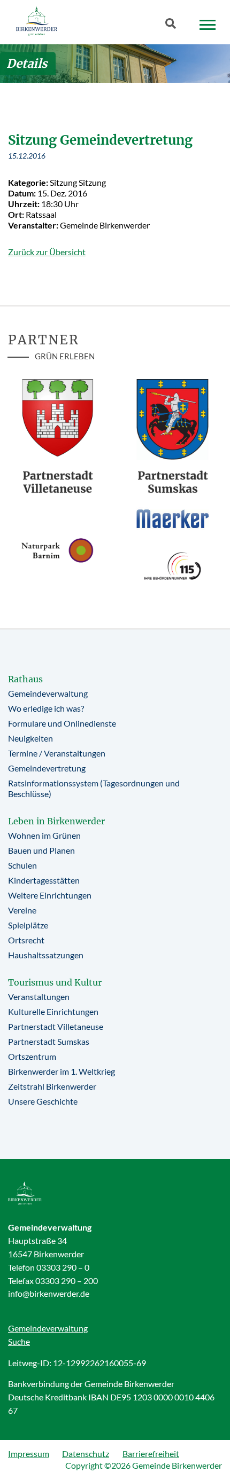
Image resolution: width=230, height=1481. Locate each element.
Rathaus (25, 679)
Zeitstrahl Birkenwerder (52, 1086)
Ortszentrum (32, 1056)
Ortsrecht (26, 940)
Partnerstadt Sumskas (48, 1041)
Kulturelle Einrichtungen (53, 1011)
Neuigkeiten (30, 738)
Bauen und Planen (41, 850)
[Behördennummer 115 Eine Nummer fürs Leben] (172, 566)
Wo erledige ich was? (46, 708)
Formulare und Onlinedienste (62, 723)
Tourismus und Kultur (55, 982)
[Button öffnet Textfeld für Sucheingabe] (173, 25)
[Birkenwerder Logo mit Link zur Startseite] (37, 21)
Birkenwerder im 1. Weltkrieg (61, 1071)
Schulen (22, 865)
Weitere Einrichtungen (49, 895)
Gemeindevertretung (47, 768)
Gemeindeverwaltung (48, 693)
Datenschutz (85, 1453)
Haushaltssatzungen (45, 955)
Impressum (28, 1453)
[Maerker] (172, 518)
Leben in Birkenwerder (56, 821)
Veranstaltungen (39, 996)
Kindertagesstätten (44, 880)
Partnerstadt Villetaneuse (55, 1026)
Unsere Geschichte (43, 1101)
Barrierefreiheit (150, 1453)
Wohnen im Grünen (44, 835)
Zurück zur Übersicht (47, 252)
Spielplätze (28, 925)
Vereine (22, 910)
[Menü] (207, 25)
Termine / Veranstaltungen (56, 753)
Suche (19, 1341)
